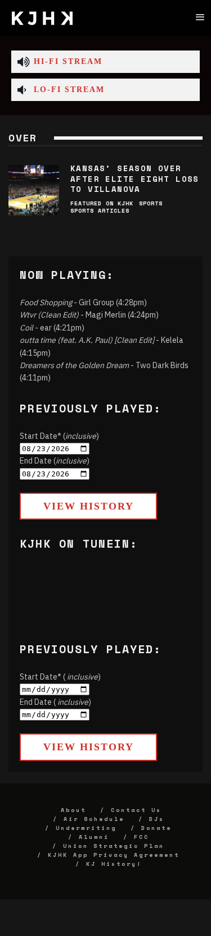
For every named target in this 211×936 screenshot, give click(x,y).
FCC (141, 837)
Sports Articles (99, 210)
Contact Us (136, 810)
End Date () (54, 461)
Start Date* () (59, 436)
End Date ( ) (55, 702)
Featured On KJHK (101, 203)
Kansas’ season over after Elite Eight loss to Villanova (134, 178)
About (73, 810)
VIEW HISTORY (88, 506)
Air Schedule (94, 819)
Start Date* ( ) (60, 677)
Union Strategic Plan (113, 846)
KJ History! (114, 864)
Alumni (94, 837)
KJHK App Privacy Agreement (113, 855)
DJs (156, 819)
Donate (156, 828)
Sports (151, 203)
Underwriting (86, 828)
